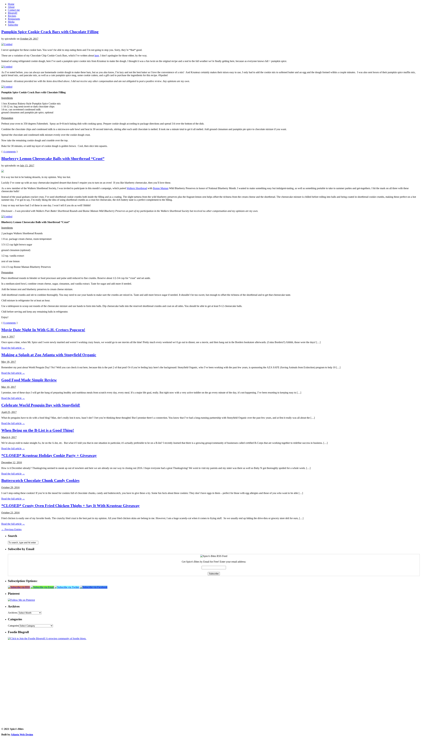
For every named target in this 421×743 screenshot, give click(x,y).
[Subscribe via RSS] (19, 587)
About (11, 7)
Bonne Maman (160, 188)
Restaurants (14, 18)
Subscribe (13, 24)
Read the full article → (13, 347)
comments (9, 151)
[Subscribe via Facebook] (93, 587)
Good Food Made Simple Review (29, 380)
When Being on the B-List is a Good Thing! (37, 430)
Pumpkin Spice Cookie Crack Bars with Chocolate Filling (50, 32)
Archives (12, 612)
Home (11, 4)
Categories (13, 625)
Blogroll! (12, 13)
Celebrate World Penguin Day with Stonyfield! (40, 405)
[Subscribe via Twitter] (67, 587)
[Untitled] (6, 44)
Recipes (12, 15)
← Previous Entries (11, 529)
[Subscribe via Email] (43, 587)
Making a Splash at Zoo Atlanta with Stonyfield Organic (48, 355)
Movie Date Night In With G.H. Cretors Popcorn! (43, 330)
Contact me (14, 10)
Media (11, 21)
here (97, 55)
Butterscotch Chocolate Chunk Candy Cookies (40, 480)
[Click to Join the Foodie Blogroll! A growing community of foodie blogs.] (47, 638)
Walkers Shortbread (137, 188)
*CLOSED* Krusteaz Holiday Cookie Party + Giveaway (49, 455)
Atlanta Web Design (22, 734)
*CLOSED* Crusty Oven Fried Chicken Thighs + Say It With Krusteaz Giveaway (70, 506)
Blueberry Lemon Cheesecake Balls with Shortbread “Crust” (52, 158)
